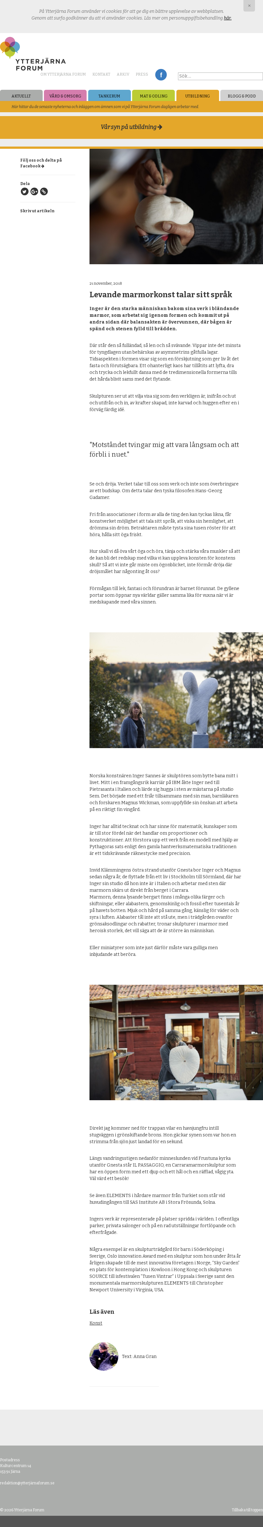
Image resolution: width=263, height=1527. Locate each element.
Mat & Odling (153, 96)
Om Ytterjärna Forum (63, 74)
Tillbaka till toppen (247, 1510)
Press (142, 74)
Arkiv (123, 74)
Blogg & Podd (242, 96)
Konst (95, 1323)
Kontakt (101, 74)
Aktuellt (21, 96)
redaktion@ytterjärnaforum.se (27, 1483)
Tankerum (109, 96)
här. (228, 18)
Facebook (161, 74)
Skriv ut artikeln (37, 211)
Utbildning (197, 96)
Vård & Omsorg (65, 96)
